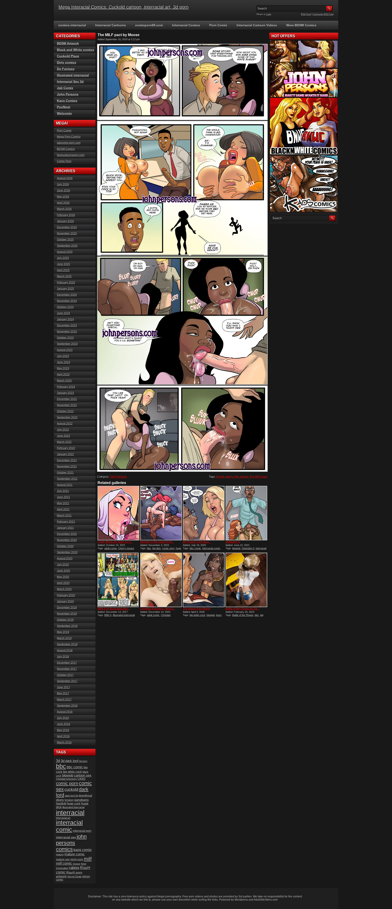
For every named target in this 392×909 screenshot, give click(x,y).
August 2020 (65, 558)
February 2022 (66, 448)
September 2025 (67, 245)
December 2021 (67, 460)
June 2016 (63, 724)
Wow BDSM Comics (301, 25)
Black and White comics (75, 50)
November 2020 (67, 540)
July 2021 (63, 491)
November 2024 (67, 301)
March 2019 (64, 638)
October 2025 (65, 239)
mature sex (63, 859)
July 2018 (63, 656)
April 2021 (63, 509)
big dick (156, 548)
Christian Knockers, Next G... (157, 608)
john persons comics (71, 842)
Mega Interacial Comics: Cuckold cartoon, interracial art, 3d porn (124, 7)
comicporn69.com (149, 25)
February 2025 (66, 282)
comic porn (168, 548)
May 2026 (63, 196)
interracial (261, 548)
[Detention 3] (246, 513)
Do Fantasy (66, 69)
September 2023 (67, 343)
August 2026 (65, 178)
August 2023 (65, 350)
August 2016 (65, 711)
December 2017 (67, 662)
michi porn (76, 859)
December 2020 (67, 534)
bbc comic (195, 548)
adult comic (153, 615)
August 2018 (65, 650)
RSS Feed (306, 14)
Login (268, 14)
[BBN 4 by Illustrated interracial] (118, 580)
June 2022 (63, 435)
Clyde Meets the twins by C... (115, 542)
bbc (149, 548)
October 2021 (65, 472)
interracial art (63, 818)
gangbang (81, 800)
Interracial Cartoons (110, 25)
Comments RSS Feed (323, 14)
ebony (229, 476)
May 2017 (63, 693)
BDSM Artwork (68, 43)
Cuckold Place (68, 56)
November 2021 (67, 466)
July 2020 (63, 564)
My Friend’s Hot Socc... (197, 542)
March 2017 (64, 699)
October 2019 (65, 619)
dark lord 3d (71, 795)
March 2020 (64, 589)
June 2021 (63, 497)
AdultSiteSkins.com (266, 899)
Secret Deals (74, 876)
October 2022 (65, 411)
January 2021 (65, 527)
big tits (220, 476)
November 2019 (67, 613)
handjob (61, 803)
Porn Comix (218, 25)
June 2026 (63, 190)
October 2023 (65, 337)
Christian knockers (66, 778)
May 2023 (63, 368)
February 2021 (66, 521)
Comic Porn (64, 161)
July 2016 (63, 718)
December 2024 (67, 294)
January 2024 (65, 319)
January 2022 (65, 454)
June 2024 (63, 313)
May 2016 (63, 730)
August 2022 (65, 423)
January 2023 (65, 393)
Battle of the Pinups (242, 615)
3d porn (83, 761)
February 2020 (66, 595)
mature (60, 854)
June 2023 (63, 362)
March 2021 (64, 515)
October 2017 (65, 675)
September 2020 (67, 552)
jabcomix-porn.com (69, 142)
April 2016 (63, 736)
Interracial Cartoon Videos (257, 25)
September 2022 (67, 417)
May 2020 (63, 577)
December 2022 (67, 399)
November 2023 (67, 331)
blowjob (236, 548)
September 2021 (67, 478)
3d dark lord (69, 761)
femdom (69, 800)
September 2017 (67, 681)
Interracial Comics (186, 25)
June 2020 (63, 570)
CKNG (82, 778)
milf (236, 476)
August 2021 (65, 485)
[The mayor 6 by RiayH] (204, 580)
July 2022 (63, 429)
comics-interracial (72, 25)
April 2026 (63, 202)
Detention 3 (232, 542)
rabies (74, 868)
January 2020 (65, 601)
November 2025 (67, 233)
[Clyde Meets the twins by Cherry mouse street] (118, 513)
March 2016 (64, 742)
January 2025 (65, 288)
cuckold (71, 789)
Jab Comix (65, 88)
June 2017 (63, 687)
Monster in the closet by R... (157, 542)
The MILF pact (258, 476)
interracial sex (66, 837)
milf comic (64, 863)
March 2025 (64, 276)
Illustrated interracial (124, 615)
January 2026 (65, 221)
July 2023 (63, 356)
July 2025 (63, 258)
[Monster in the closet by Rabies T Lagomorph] (161, 513)
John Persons (118, 476)
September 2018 (67, 644)
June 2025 (63, 264)
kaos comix (83, 850)
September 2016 (67, 705)
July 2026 (63, 184)
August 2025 (65, 251)
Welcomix (64, 113)
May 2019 (63, 632)
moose (244, 476)
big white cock (197, 615)
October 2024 (65, 307)
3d (58, 761)
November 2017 (67, 669)
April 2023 (63, 374)
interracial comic (211, 548)
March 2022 (64, 442)
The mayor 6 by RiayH (196, 608)
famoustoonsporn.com (70, 155)
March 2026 (64, 209)
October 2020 (65, 546)
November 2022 (67, 405)
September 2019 (67, 626)
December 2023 (67, 325)
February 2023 (66, 386)
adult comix (110, 548)
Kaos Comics (67, 100)
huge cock (74, 803)
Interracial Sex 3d (70, 81)
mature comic (74, 854)
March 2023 (64, 380)
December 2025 (67, 227)
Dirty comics (66, 62)
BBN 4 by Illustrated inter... (114, 608)
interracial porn (82, 830)
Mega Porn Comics (69, 136)
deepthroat (85, 795)
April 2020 (63, 583)
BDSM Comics (66, 149)
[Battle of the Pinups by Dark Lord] (246, 580)
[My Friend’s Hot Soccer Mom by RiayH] (204, 513)
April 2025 (63, 270)
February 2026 (66, 215)
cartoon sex (82, 775)
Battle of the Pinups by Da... (242, 608)
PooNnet (63, 107)
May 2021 (63, 503)
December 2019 (67, 607)
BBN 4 (107, 615)
